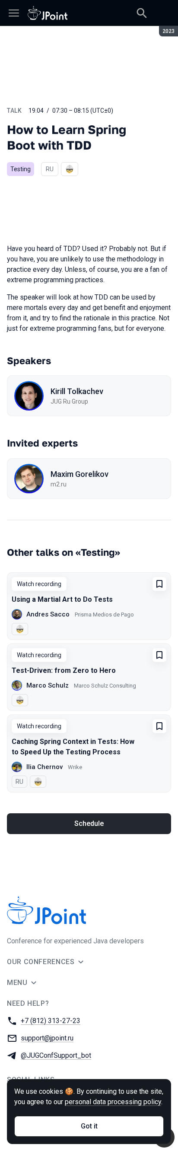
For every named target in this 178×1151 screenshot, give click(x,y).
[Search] (141, 13)
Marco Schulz (47, 685)
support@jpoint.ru (47, 1038)
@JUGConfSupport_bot (56, 1055)
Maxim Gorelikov (79, 474)
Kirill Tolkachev (77, 391)
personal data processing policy (113, 1102)
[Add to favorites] (159, 584)
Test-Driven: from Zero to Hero (64, 670)
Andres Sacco (48, 614)
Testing (20, 169)
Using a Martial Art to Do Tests (62, 599)
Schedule (89, 823)
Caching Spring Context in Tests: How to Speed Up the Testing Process (73, 746)
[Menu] (13, 13)
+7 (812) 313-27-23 (50, 1021)
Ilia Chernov (44, 766)
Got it (89, 1126)
